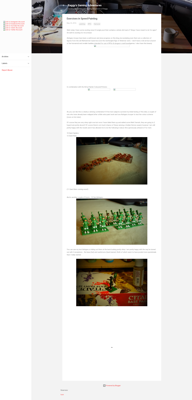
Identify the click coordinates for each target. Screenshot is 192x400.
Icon (62, 395)
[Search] (160, 6)
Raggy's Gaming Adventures (85, 5)
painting (82, 24)
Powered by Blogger (113, 386)
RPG (89, 24)
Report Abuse (7, 70)
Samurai (97, 24)
